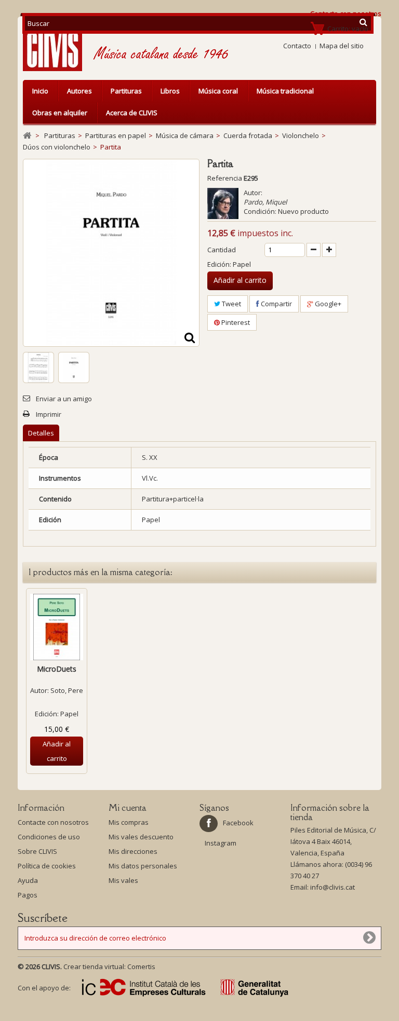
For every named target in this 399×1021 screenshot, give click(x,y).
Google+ (327, 303)
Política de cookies (47, 865)
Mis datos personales (143, 865)
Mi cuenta (128, 807)
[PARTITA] (38, 367)
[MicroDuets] (56, 627)
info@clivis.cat (332, 887)
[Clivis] (56, 46)
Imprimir (48, 414)
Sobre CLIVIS (37, 851)
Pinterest (235, 322)
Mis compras (129, 822)
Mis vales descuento (141, 836)
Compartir (275, 303)
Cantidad (221, 249)
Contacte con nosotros (53, 822)
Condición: (260, 211)
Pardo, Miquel (265, 202)
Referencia (224, 178)
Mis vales (123, 880)
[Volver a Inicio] (27, 135)
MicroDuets (56, 669)
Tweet (230, 303)
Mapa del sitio (342, 45)
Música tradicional (285, 91)
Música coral (218, 91)
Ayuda (28, 880)
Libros (170, 91)
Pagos (27, 895)
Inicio (40, 91)
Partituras (126, 91)
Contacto (297, 45)
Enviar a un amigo (64, 398)
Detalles (41, 433)
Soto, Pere (66, 690)
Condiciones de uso (49, 836)
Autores (79, 91)
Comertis (141, 966)
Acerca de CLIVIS (131, 112)
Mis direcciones (133, 851)
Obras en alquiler (59, 112)
